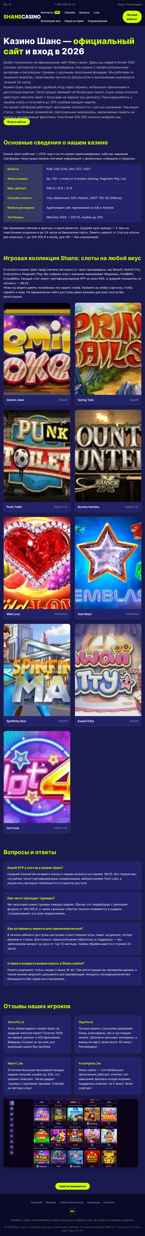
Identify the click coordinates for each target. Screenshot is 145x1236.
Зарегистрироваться (72, 1186)
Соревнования (97, 21)
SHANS (22, 17)
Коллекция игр (50, 21)
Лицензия (36, 1202)
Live (96, 12)
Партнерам (93, 1202)
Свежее (70, 12)
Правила (51, 1202)
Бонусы (84, 12)
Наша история (74, 21)
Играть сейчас (16, 121)
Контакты (50, 12)
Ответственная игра (71, 1202)
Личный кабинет (132, 17)
